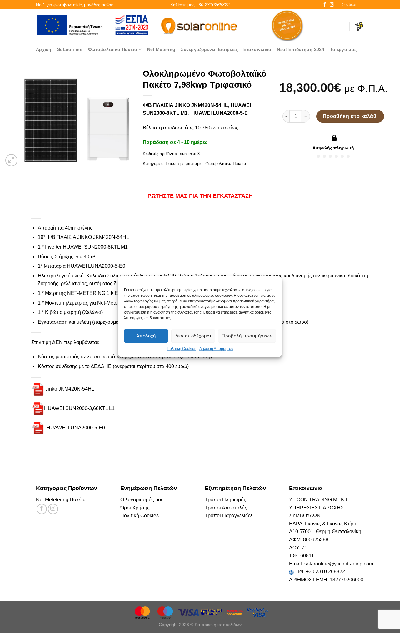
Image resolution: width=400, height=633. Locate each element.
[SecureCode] (235, 612)
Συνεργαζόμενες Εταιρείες (209, 49)
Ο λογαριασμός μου (142, 499)
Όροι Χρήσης (135, 507)
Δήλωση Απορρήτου (216, 349)
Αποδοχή (146, 335)
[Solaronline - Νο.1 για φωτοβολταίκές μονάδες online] (200, 25)
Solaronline (69, 49)
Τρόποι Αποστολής (226, 507)
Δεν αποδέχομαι (193, 335)
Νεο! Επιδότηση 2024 (300, 49)
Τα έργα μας (343, 49)
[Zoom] (11, 160)
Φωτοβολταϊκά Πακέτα (112, 49)
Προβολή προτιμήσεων (247, 335)
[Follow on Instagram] (332, 4)
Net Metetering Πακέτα (61, 499)
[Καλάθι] (359, 26)
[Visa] (189, 612)
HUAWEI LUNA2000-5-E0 (75, 427)
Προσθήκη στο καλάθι (350, 116)
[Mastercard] (142, 612)
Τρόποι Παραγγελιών (228, 515)
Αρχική (44, 49)
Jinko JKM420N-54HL (69, 389)
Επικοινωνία (257, 49)
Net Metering (161, 49)
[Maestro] (166, 612)
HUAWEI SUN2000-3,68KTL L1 (79, 408)
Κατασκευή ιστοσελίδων (218, 624)
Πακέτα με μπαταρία (184, 163)
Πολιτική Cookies (181, 349)
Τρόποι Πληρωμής (225, 499)
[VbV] (258, 612)
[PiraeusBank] (212, 612)
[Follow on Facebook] (324, 4)
